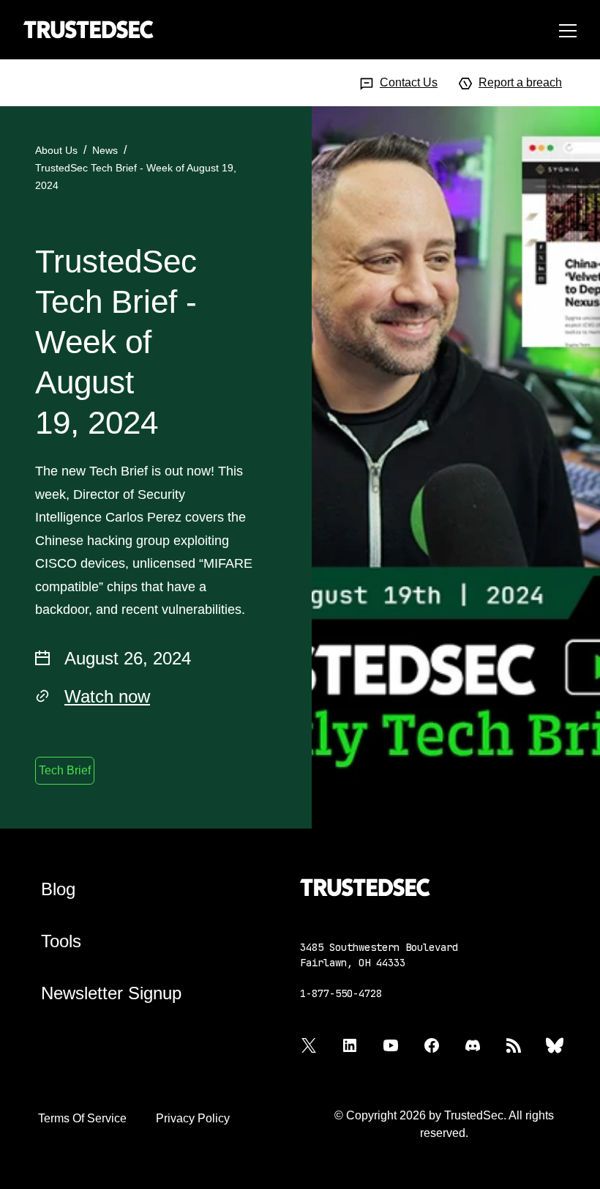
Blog (58, 889)
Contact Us (409, 82)
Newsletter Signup (111, 993)
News (105, 150)
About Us (56, 150)
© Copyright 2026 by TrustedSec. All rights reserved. (444, 1124)
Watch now (107, 696)
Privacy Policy (193, 1118)
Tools (61, 941)
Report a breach (520, 82)
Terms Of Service (82, 1118)
